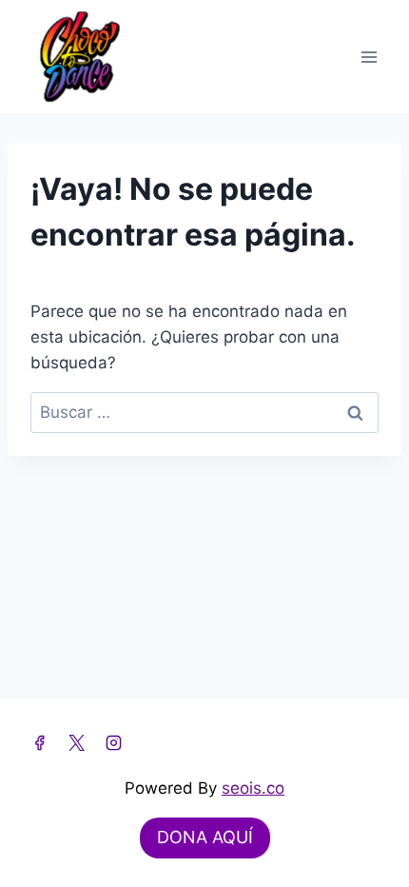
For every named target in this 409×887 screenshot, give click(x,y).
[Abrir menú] (368, 56)
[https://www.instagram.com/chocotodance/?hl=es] (113, 743)
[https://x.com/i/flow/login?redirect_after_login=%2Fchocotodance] (76, 743)
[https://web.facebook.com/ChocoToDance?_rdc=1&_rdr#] (39, 743)
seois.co (253, 788)
